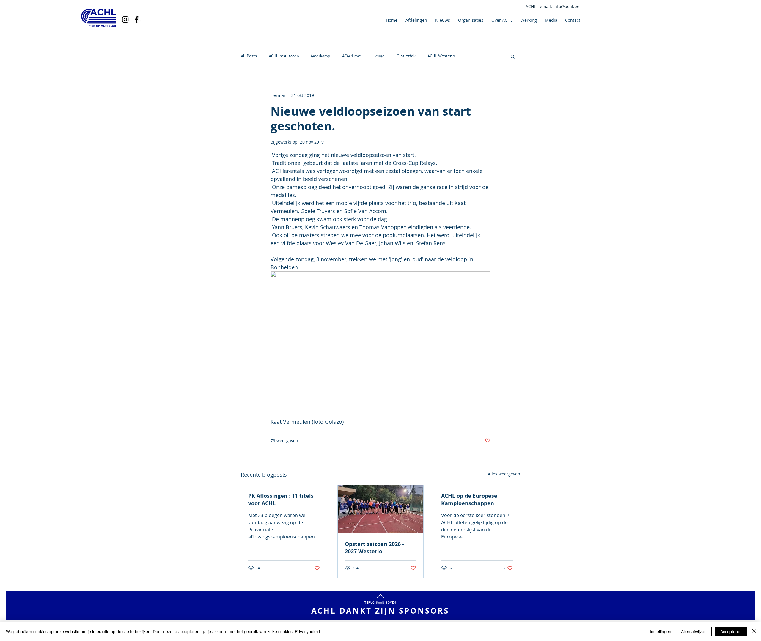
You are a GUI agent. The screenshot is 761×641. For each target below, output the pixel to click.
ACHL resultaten (284, 56)
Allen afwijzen (694, 631)
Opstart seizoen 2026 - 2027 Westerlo (374, 547)
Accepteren (731, 631)
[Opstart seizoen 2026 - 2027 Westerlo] (381, 509)
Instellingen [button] (660, 631)
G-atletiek (406, 56)
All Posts (249, 56)
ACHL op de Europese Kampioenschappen (469, 499)
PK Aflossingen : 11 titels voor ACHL (281, 499)
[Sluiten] (753, 631)
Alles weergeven (504, 474)
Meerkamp (320, 56)
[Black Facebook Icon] (136, 19)
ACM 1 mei (351, 56)
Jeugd (379, 56)
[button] (415, 20)
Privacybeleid (307, 631)
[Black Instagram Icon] (125, 19)
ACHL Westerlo (441, 56)
